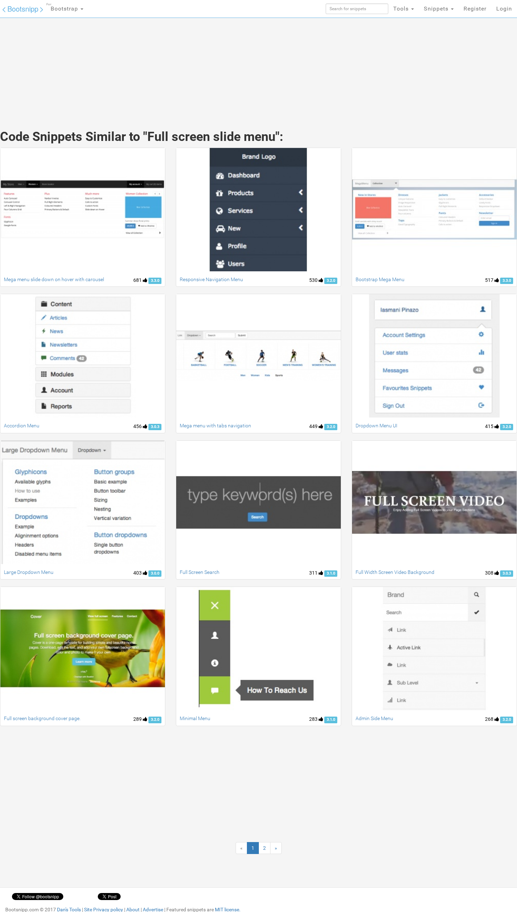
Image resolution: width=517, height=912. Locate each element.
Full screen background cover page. (42, 718)
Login (504, 8)
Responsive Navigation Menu (211, 279)
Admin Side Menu (374, 718)
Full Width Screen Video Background (395, 572)
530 (314, 280)
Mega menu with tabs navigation (215, 425)
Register (475, 8)
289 (138, 719)
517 (489, 280)
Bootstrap (63, 7)
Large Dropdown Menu (28, 572)
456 (138, 426)
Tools (401, 8)
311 (314, 573)
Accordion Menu (21, 425)
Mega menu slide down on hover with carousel (54, 279)
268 (489, 719)
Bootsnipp (22, 9)
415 (489, 426)
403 (138, 573)
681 (138, 280)
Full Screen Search (199, 572)
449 (314, 426)
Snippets (437, 8)
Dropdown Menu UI (376, 425)
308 (489, 573)
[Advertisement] (206, 67)
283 (314, 719)
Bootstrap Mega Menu (380, 279)
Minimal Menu (195, 718)
